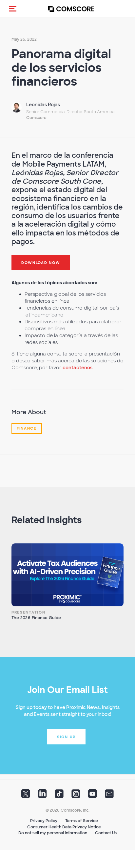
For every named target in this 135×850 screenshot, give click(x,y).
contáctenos (77, 368)
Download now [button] (40, 262)
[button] (12, 8)
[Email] (109, 796)
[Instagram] (75, 796)
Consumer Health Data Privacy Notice (64, 827)
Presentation (28, 612)
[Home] (71, 8)
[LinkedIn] (42, 796)
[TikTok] (59, 796)
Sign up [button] (66, 737)
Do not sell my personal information (52, 833)
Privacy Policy (43, 820)
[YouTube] (92, 796)
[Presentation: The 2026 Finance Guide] (67, 574)
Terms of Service (81, 820)
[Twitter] (25, 796)
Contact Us (106, 833)
